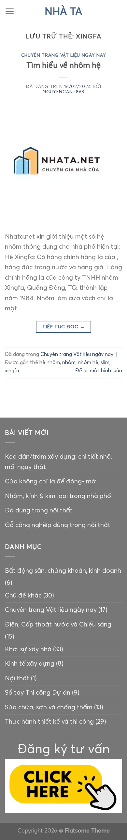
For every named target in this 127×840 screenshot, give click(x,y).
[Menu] (10, 11)
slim (105, 362)
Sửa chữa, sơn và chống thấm (48, 707)
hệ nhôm (49, 362)
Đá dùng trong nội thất (39, 510)
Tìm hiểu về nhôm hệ (63, 65)
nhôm (69, 362)
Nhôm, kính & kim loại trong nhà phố (58, 496)
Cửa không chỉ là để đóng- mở (50, 481)
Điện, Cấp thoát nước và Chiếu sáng (58, 624)
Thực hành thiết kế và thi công (49, 721)
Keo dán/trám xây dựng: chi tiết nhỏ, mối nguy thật (58, 461)
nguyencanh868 (63, 92)
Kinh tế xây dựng (29, 663)
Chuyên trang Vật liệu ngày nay (63, 55)
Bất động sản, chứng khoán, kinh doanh (63, 570)
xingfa (12, 370)
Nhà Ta (63, 11)
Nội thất (17, 678)
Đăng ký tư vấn (64, 749)
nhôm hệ (88, 362)
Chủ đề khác (23, 595)
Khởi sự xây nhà (28, 649)
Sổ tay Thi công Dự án (37, 692)
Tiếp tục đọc (63, 327)
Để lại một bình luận (98, 370)
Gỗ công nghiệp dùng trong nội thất (57, 525)
